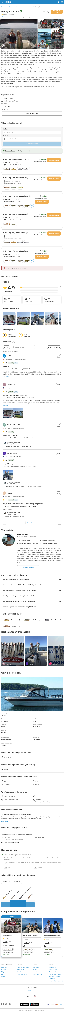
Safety (3, 976)
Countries (36, 967)
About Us (4, 967)
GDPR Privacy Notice (55, 974)
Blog (2, 972)
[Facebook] (2, 1004)
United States (9, 7)
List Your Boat (32, 991)
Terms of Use (53, 969)
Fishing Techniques (23, 967)
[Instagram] (10, 1004)
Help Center (52, 967)
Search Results (30, 7)
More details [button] (4, 821)
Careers (3, 969)
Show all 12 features (32, 113)
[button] (32, 164)
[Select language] (35, 996)
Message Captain (28, 567)
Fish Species (21, 972)
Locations (36, 972)
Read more (6, 376)
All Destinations (37, 974)
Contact (3, 974)
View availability (54, 160)
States (35, 969)
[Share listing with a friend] (44, 12)
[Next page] (59, 522)
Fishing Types (21, 969)
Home (2, 7)
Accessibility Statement (56, 981)
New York (16, 7)
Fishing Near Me (22, 974)
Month (5, 881)
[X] (6, 1004)
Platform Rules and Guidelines (54, 977)
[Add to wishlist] (48, 12)
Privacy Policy (53, 972)
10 (39, 522)
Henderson (22, 7)
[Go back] (2, 2)
